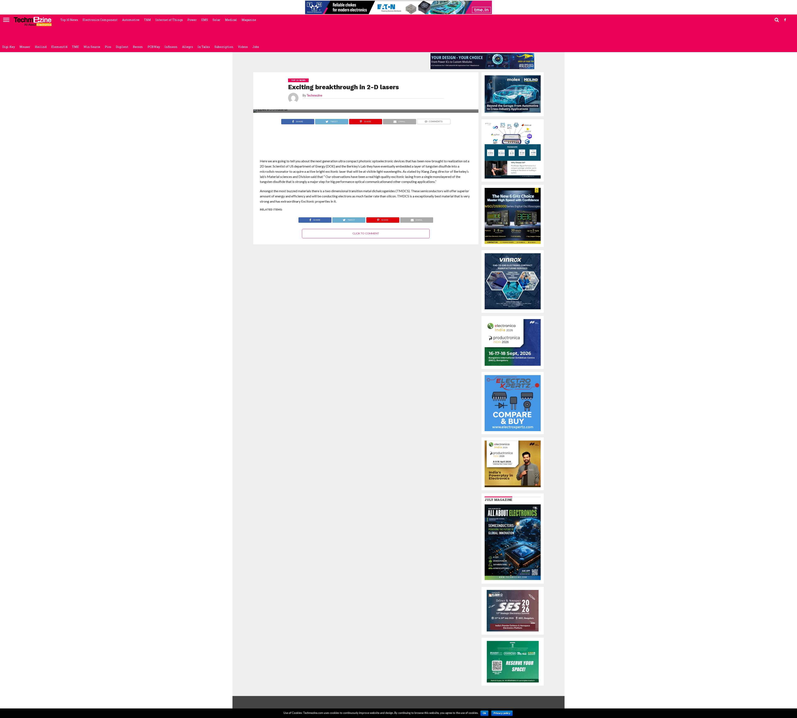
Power (192, 20)
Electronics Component (100, 20)
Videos (243, 47)
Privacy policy (502, 713)
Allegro (187, 47)
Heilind (41, 47)
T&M (147, 20)
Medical (231, 20)
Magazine (249, 20)
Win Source (91, 47)
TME (75, 47)
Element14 (59, 47)
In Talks (204, 47)
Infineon (171, 47)
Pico (108, 47)
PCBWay (154, 47)
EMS (204, 20)
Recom (138, 47)
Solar (216, 20)
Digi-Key (8, 47)
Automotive (130, 20)
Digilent (122, 47)
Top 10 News (69, 20)
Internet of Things (169, 20)
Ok (484, 713)
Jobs (255, 47)
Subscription (223, 47)
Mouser (25, 47)
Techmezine (314, 95)
